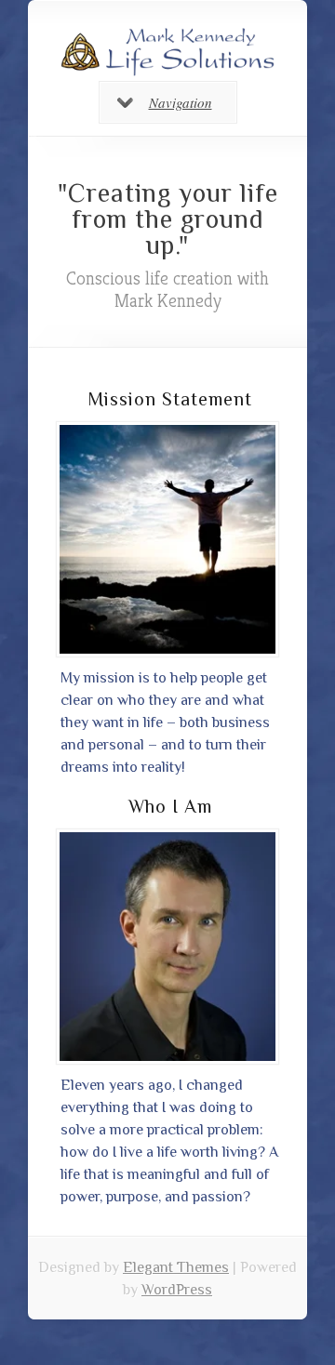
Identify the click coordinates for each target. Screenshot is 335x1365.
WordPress (176, 1289)
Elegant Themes (176, 1267)
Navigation (180, 102)
